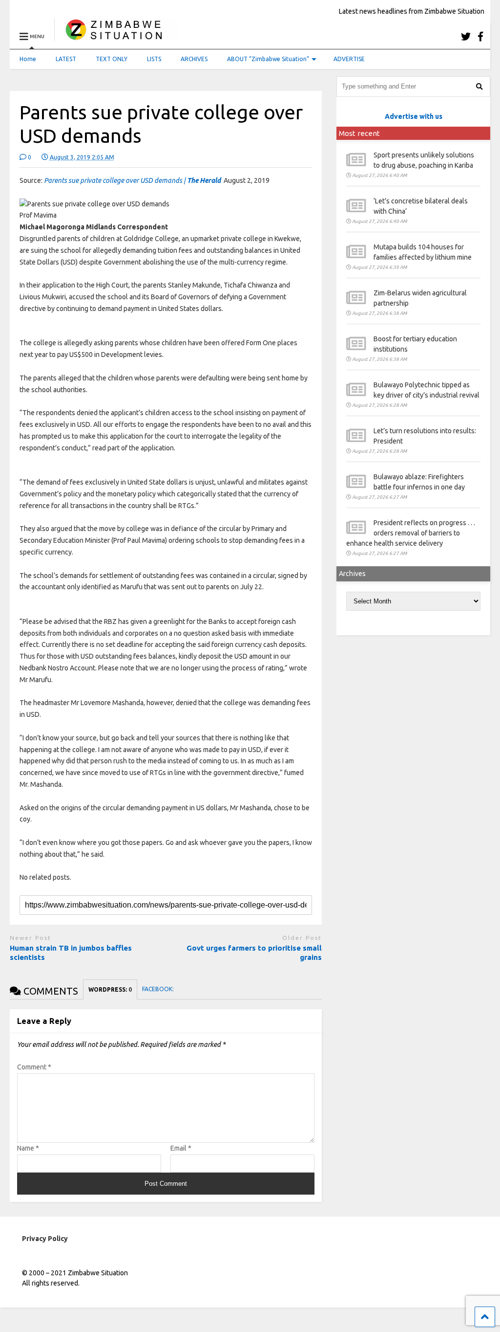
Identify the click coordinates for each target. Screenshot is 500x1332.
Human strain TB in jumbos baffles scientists (71, 953)
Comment (34, 1067)
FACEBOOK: (158, 989)
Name (28, 1148)
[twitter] (466, 36)
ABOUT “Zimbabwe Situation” (268, 59)
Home (28, 59)
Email (180, 1148)
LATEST (66, 59)
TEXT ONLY (111, 59)
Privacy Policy (45, 1239)
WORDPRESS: (110, 989)
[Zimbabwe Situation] (116, 36)
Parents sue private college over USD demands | (132, 180)
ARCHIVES (194, 59)
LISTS (154, 59)
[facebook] (480, 36)
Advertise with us (413, 116)
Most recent (359, 133)
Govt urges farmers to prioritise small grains (254, 953)
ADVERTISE (349, 59)
